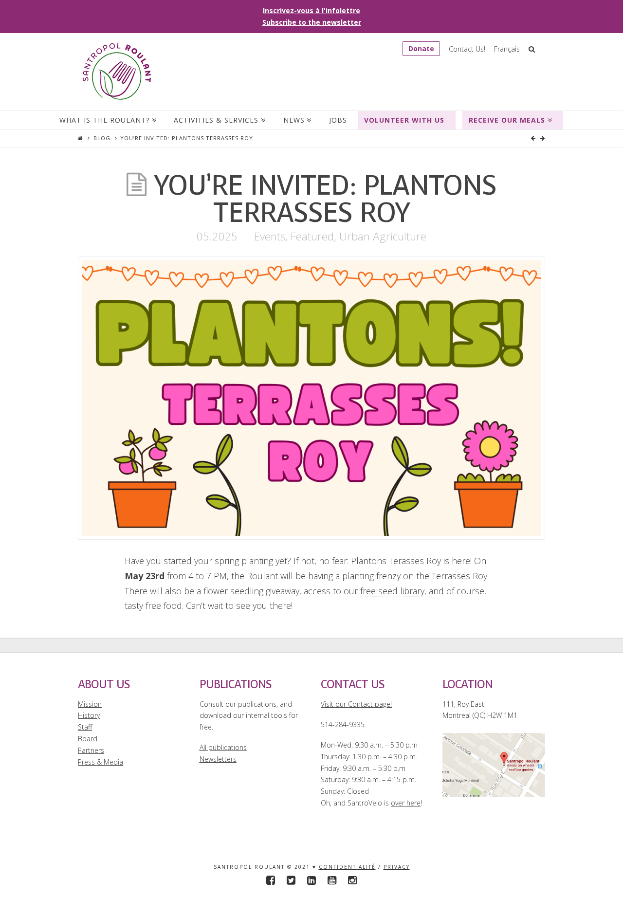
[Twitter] (291, 880)
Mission (90, 704)
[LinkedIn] (311, 880)
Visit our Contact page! (356, 704)
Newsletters (218, 759)
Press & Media (100, 762)
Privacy (397, 866)
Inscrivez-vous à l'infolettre (311, 10)
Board (87, 738)
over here (406, 802)
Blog (101, 138)
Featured (312, 236)
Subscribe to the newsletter (311, 22)
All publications (223, 747)
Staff (85, 727)
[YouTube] (332, 880)
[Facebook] (270, 880)
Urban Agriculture (382, 236)
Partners (91, 750)
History (89, 715)
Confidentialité (347, 866)
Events (269, 236)
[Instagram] (352, 880)
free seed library (392, 591)
